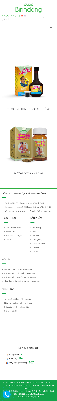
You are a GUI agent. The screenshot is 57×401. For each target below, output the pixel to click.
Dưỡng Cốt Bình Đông (28, 173)
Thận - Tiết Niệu (39, 243)
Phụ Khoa (36, 247)
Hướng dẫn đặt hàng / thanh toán (17, 299)
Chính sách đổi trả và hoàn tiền (16, 307)
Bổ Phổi (36, 235)
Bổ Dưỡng (37, 227)
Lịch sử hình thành (13, 227)
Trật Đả (35, 251)
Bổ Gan (36, 231)
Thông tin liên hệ (10, 311)
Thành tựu (10, 231)
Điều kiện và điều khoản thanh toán (18, 303)
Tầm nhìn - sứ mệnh (14, 235)
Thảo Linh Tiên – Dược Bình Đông (28, 109)
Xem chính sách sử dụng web (28, 397)
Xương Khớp (38, 239)
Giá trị (8, 239)
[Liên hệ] (6, 394)
